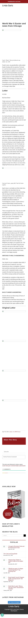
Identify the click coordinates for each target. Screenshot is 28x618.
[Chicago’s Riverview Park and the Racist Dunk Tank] (5, 546)
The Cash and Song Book (10, 553)
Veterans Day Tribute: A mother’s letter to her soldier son (15, 561)
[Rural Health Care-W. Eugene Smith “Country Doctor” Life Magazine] (5, 577)
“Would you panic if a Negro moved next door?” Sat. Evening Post (15, 570)
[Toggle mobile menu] (25, 5)
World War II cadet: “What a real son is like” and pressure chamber (16, 587)
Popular (14, 542)
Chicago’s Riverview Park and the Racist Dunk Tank (16, 547)
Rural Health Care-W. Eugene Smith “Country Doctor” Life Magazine (16, 579)
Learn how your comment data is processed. (14, 465)
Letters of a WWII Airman (14, 431)
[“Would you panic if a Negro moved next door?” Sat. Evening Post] (5, 568)
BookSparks (14, 610)
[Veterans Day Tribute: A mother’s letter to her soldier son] (5, 560)
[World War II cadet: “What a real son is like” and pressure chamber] (5, 586)
